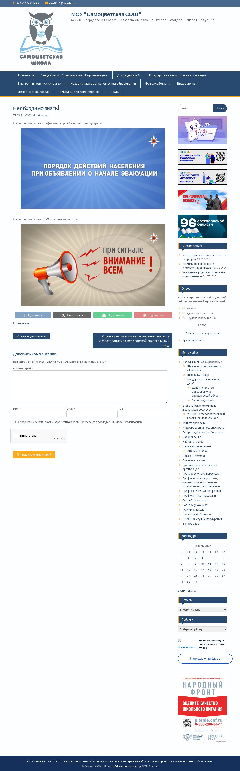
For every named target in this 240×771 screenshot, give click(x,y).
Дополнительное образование (202, 362)
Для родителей (128, 75)
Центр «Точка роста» (33, 92)
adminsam (43, 115)
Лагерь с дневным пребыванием (203, 432)
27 (223, 576)
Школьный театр (198, 375)
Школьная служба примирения (202, 519)
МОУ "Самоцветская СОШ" (106, 14)
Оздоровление (191, 437)
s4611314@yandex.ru (62, 3)
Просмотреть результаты (202, 333)
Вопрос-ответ (191, 523)
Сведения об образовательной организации (73, 75)
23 (195, 576)
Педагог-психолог (193, 455)
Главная (24, 75)
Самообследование (195, 500)
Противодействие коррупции (201, 473)
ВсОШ (114, 92)
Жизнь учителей (197, 450)
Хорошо (192, 308)
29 (188, 582)
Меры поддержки (203, 400)
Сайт (123, 408)
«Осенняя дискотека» (31, 336)
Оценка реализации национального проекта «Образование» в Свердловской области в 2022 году (134, 340)
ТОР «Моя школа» (194, 509)
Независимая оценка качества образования (103, 83)
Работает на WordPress (96, 766)
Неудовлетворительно (201, 318)
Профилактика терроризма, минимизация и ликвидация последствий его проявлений (201, 482)
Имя (17, 408)
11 (209, 564)
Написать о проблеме (205, 658)
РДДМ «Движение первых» (80, 92)
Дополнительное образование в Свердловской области (206, 391)
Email (70, 408)
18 (209, 570)
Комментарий (23, 368)
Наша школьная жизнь (196, 446)
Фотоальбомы (155, 83)
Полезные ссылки (193, 460)
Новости (23, 323)
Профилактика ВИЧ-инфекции (201, 491)
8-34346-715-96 (27, 3)
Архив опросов (192, 340)
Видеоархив (186, 83)
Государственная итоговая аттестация (177, 75)
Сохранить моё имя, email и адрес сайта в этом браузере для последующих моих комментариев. (80, 422)
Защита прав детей (194, 423)
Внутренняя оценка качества (39, 83)
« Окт (182, 591)
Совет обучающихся (195, 505)
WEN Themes (150, 766)
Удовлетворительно (200, 313)
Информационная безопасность (203, 427)
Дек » (192, 591)
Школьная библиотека (197, 514)
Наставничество (193, 441)
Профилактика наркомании (199, 495)
